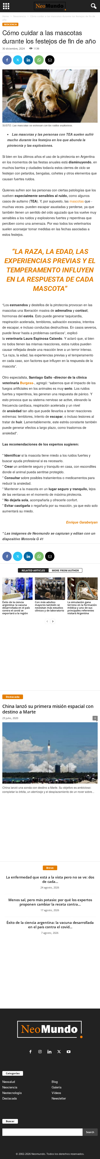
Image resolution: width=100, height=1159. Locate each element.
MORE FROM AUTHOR (65, 570)
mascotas (77, 201)
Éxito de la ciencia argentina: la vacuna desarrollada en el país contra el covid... (50, 924)
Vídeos (56, 1092)
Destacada (9, 1098)
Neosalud (8, 1081)
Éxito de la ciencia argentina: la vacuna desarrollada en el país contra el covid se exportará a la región (16, 607)
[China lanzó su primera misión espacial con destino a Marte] (50, 753)
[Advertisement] (50, 657)
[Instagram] (41, 1052)
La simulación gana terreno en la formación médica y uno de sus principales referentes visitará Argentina (82, 607)
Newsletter (59, 1098)
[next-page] (52, 621)
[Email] (49, 60)
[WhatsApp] (39, 60)
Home (5, 16)
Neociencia (19, 16)
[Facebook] (7, 60)
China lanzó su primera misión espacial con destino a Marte (47, 709)
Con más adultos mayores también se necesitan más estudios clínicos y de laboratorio (49, 606)
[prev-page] (47, 621)
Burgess (26, 382)
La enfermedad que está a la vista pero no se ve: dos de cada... (50, 879)
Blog (55, 1081)
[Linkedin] (28, 60)
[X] (17, 60)
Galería (56, 1087)
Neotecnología (12, 1092)
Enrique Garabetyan (82, 522)
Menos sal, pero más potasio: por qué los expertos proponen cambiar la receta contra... (50, 902)
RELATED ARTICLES (33, 570)
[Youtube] (69, 1052)
